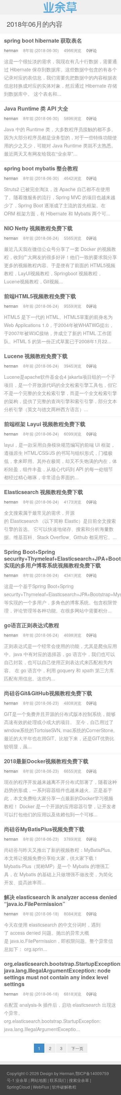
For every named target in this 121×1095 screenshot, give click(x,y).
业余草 (60, 7)
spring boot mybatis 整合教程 (41, 168)
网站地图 (39, 1080)
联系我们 (58, 1080)
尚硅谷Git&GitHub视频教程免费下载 (48, 693)
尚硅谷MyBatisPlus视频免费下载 (44, 829)
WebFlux (41, 1087)
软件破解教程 (64, 1087)
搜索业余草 (79, 1080)
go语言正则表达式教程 (31, 625)
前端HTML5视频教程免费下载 (40, 296)
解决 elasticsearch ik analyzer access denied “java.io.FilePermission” (60, 900)
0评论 (91, 50)
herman (11, 50)
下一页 (77, 1048)
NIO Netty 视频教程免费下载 (38, 228)
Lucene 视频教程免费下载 (36, 356)
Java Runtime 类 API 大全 (36, 108)
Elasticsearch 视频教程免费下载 (43, 492)
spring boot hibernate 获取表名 (43, 40)
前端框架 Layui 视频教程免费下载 (44, 424)
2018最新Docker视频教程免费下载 (46, 761)
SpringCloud (18, 1087)
